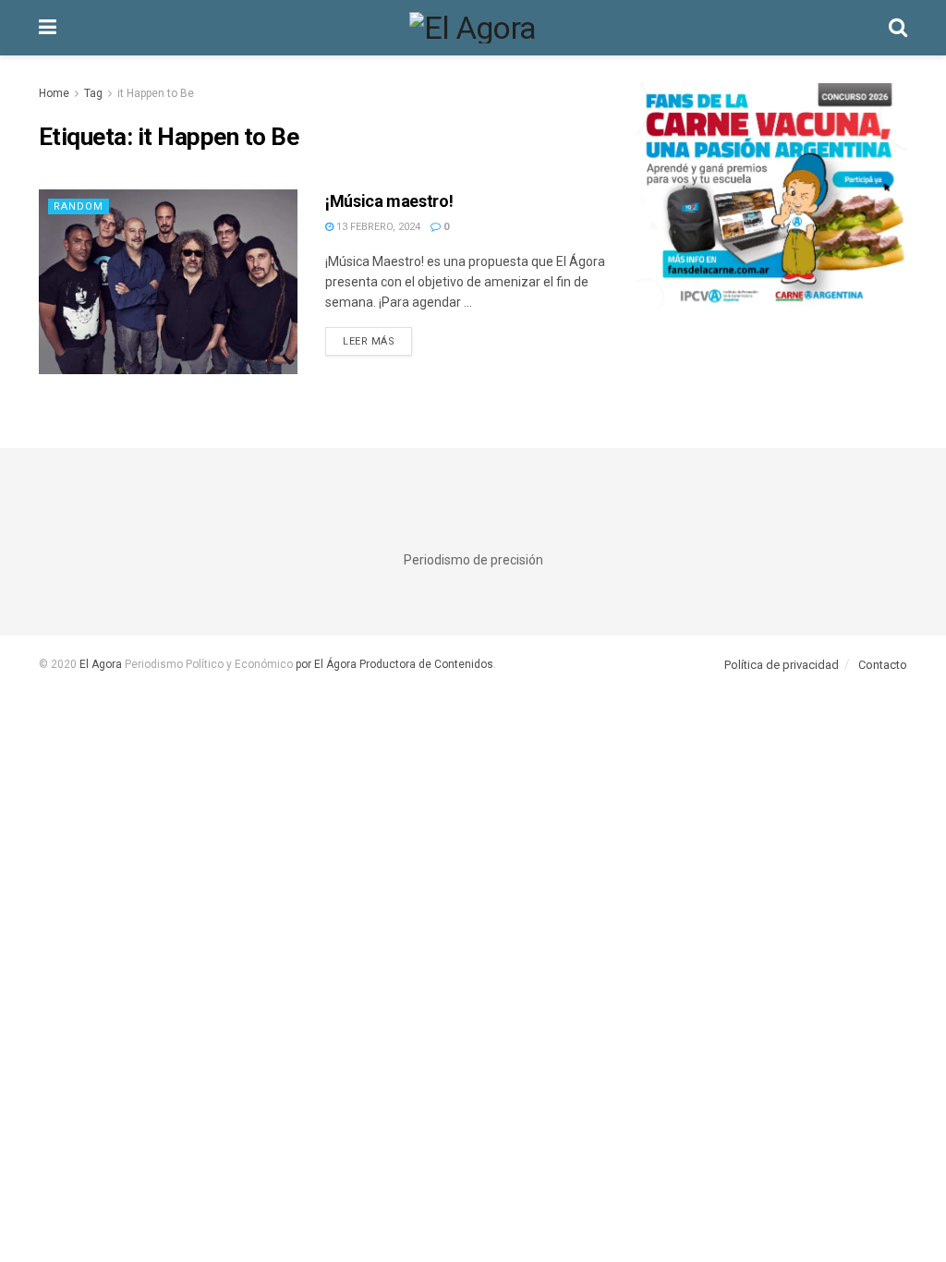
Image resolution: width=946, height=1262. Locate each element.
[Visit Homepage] (473, 27)
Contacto (882, 665)
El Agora (102, 664)
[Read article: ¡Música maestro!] (168, 281)
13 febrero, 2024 (377, 227)
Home (54, 93)
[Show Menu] (47, 27)
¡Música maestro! (389, 201)
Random (78, 206)
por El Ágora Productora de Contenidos (393, 664)
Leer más (377, 340)
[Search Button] (898, 27)
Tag (93, 93)
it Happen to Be (155, 93)
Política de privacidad (781, 665)
